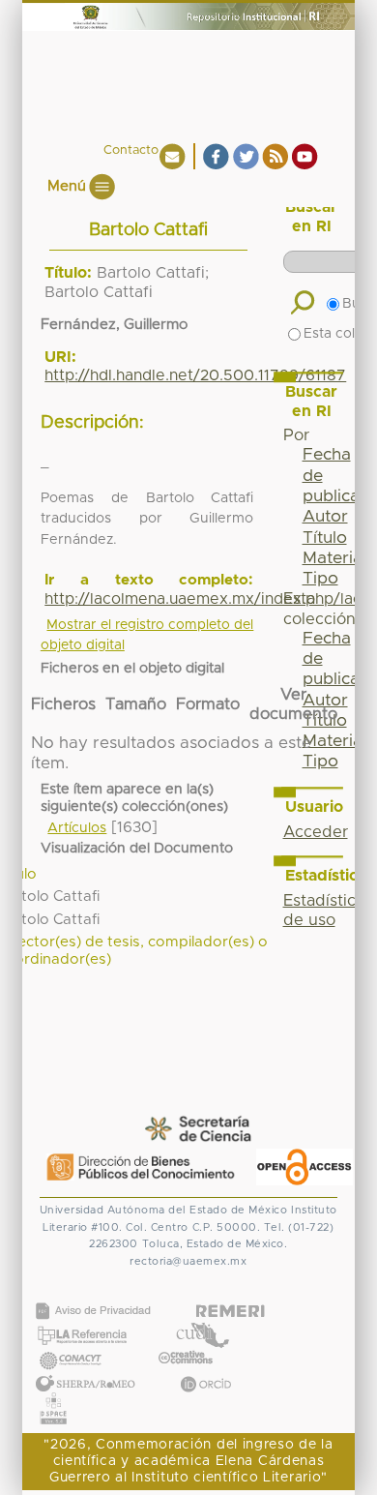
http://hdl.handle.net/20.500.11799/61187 (195, 375)
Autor (325, 516)
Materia (332, 558)
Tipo (320, 578)
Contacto (131, 150)
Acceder (315, 832)
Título (325, 538)
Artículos (76, 828)
